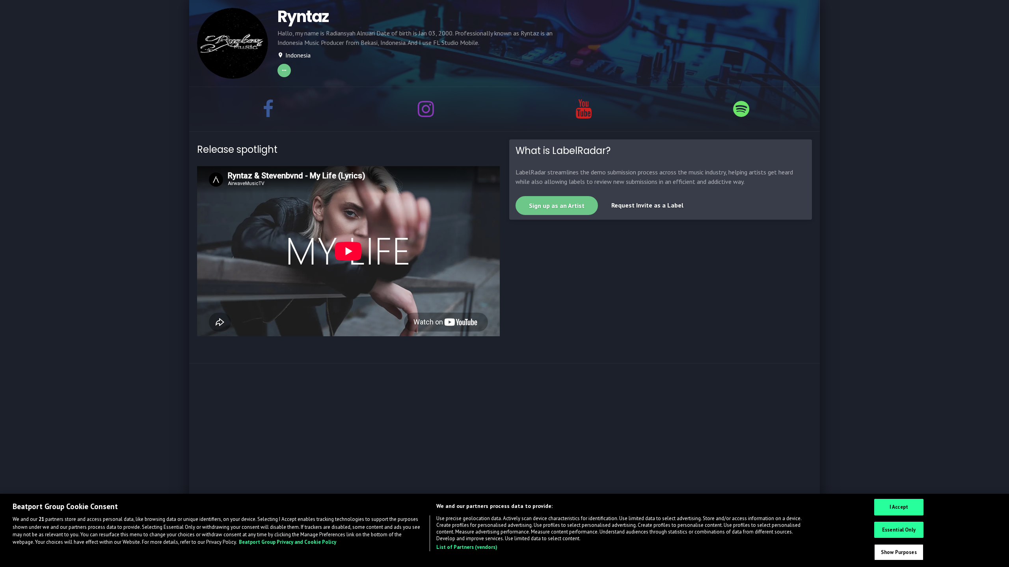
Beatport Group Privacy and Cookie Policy (287, 542)
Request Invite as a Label (647, 205)
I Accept (899, 507)
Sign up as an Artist (557, 205)
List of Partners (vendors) (466, 547)
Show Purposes (899, 552)
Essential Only (899, 529)
